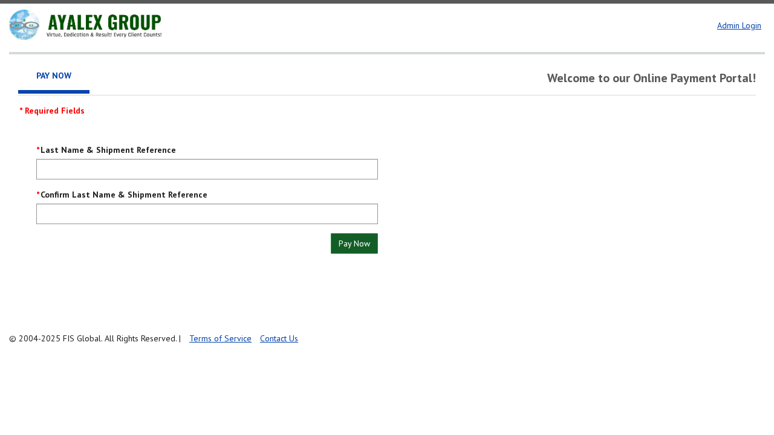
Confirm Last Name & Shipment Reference (124, 194)
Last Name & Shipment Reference (108, 149)
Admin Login (739, 25)
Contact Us (279, 338)
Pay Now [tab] (53, 75)
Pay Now (354, 243)
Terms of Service (220, 338)
